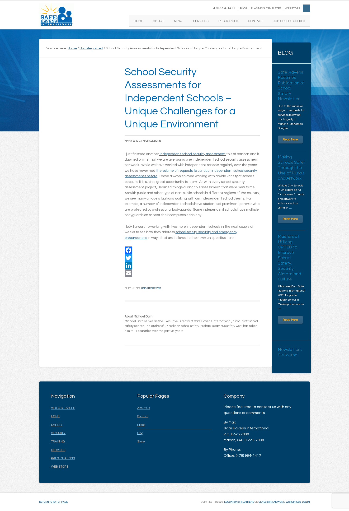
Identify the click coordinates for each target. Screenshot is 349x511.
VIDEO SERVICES (63, 408)
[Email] (192, 273)
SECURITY (58, 433)
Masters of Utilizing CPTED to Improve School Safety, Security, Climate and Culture (289, 257)
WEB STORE (59, 466)
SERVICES (58, 450)
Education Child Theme (239, 502)
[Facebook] (192, 250)
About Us (143, 408)
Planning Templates (266, 8)
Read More (290, 139)
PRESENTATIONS (63, 458)
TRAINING (58, 441)
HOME (55, 416)
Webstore (292, 8)
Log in (306, 502)
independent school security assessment (192, 154)
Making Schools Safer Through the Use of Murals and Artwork (291, 168)
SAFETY (57, 425)
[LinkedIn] (192, 265)
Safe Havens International (56, 15)
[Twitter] (192, 258)
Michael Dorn (152, 141)
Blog (243, 8)
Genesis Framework (272, 502)
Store (141, 441)
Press (141, 425)
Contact (142, 416)
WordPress (293, 502)
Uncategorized (151, 288)
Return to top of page (53, 502)
